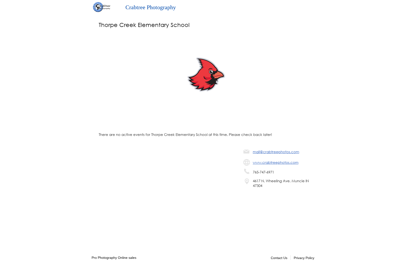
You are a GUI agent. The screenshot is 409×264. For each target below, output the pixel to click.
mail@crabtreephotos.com (276, 151)
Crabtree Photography (150, 7)
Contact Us (279, 258)
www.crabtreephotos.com (275, 162)
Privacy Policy (304, 258)
